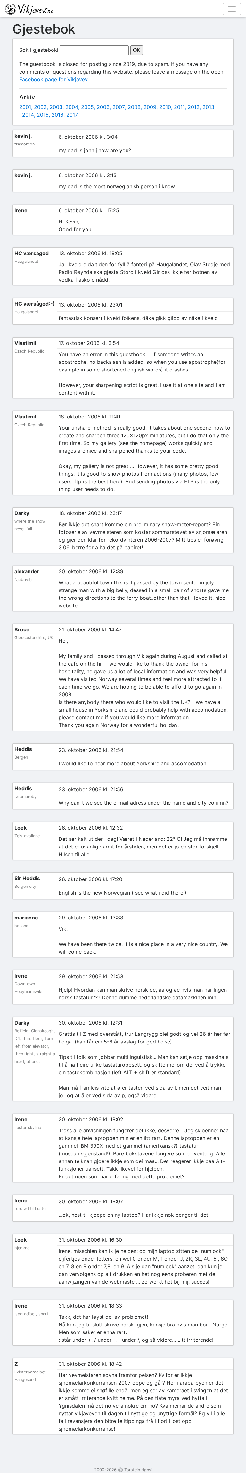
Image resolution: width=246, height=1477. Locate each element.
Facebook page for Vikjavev (53, 79)
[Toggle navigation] (232, 9)
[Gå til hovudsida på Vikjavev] (120, 9)
